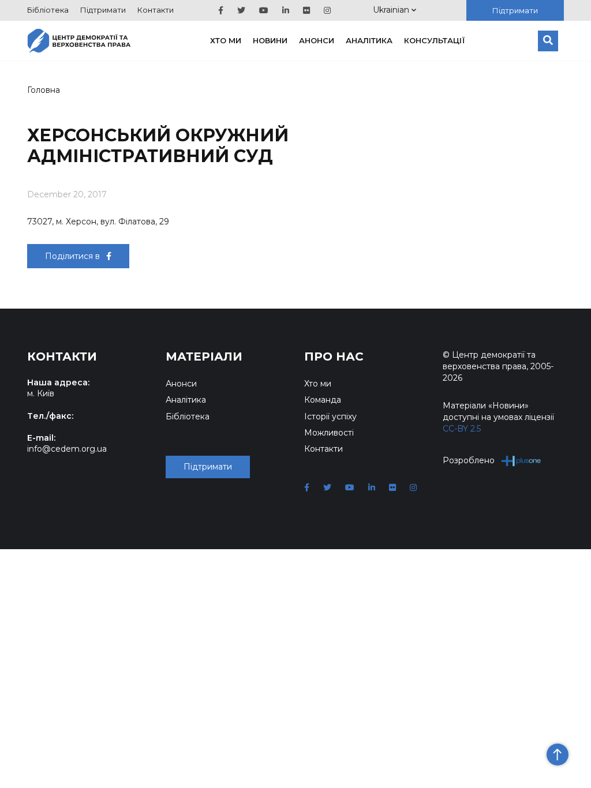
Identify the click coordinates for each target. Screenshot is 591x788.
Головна (43, 90)
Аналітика (369, 40)
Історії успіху (330, 416)
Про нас (334, 356)
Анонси (316, 40)
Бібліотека (48, 9)
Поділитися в (73, 256)
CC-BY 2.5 (462, 428)
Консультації (434, 40)
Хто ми (225, 40)
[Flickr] (306, 10)
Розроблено (469, 460)
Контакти (155, 9)
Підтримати (103, 9)
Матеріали (204, 356)
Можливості (329, 432)
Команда (322, 400)
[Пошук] (548, 41)
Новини (270, 40)
